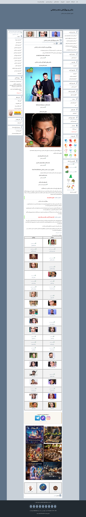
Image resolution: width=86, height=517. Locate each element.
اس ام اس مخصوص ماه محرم (71, 41)
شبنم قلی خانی (33, 297)
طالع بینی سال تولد (73, 192)
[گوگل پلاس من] (37, 506)
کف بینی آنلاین (73, 87)
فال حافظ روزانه (18, 103)
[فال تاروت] (53, 435)
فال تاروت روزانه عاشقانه (16, 68)
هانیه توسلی (33, 269)
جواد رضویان (52, 376)
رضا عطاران (33, 338)
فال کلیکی (74, 113)
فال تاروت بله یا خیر (17, 71)
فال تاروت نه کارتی (18, 60)
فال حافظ (72, 2)
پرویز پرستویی (33, 289)
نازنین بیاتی (52, 344)
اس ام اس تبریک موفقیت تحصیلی (70, 38)
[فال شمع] (35, 453)
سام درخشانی (52, 260)
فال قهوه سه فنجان (73, 76)
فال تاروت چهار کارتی (17, 53)
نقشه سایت (39, 513)
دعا (75, 105)
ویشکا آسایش (33, 324)
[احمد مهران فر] (56, 34)
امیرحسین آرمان (52, 251)
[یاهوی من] (55, 506)
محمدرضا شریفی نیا (33, 306)
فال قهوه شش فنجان (72, 79)
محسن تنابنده (33, 391)
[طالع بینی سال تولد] (70, 177)
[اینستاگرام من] (46, 506)
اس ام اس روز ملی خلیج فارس (71, 50)
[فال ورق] (35, 471)
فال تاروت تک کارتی (17, 47)
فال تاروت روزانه (18, 40)
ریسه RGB (74, 129)
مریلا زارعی (33, 350)
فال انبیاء (74, 66)
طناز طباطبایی (33, 245)
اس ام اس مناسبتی (49, 2)
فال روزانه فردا (18, 131)
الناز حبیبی (52, 297)
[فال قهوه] (53, 453)
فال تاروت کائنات (18, 45)
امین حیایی (33, 408)
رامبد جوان (33, 315)
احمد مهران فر (52, 315)
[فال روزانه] (35, 435)
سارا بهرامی (52, 333)
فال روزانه (62, 2)
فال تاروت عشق (18, 65)
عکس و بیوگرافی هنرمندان (16, 133)
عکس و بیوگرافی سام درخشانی (62, 10)
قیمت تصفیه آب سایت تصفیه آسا (15, 81)
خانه (77, 2)
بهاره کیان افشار (33, 399)
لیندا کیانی (52, 283)
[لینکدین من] (31, 506)
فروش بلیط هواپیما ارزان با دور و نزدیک (16, 89)
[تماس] (43, 506)
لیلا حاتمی (52, 338)
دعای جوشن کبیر (73, 103)
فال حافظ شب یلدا (18, 106)
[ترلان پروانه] (43, 34)
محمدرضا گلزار (33, 251)
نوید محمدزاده (52, 289)
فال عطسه (19, 123)
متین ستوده (52, 385)
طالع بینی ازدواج (73, 95)
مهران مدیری (52, 350)
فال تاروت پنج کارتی (17, 55)
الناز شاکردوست (52, 367)
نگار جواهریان (52, 399)
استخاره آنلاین (56, 2)
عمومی (55, 495)
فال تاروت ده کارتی (17, 63)
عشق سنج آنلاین (73, 121)
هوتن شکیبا (52, 306)
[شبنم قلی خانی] (30, 34)
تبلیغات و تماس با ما (41, 2)
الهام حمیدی (34, 344)
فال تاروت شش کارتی (17, 58)
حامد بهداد (33, 277)
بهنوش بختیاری (52, 245)
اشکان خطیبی (33, 260)
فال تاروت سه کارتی (17, 50)
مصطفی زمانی (52, 277)
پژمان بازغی (34, 283)
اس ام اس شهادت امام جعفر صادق (70, 36)
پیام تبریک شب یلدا (17, 108)
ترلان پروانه (33, 333)
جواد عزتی (33, 376)
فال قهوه (74, 74)
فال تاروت (68, 2)
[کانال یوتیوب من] (34, 506)
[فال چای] (53, 471)
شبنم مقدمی (33, 358)
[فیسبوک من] (49, 506)
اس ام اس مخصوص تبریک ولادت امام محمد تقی (71, 46)
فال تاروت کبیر (18, 42)
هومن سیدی (52, 358)
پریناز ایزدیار (33, 367)
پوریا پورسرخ (52, 324)
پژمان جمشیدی (52, 269)
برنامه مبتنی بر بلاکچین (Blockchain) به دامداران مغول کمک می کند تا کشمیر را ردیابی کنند (16, 85)
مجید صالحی (33, 385)
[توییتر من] (40, 506)
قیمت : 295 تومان (15, 33)
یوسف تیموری (52, 391)
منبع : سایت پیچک (59, 232)
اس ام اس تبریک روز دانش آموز (71, 43)
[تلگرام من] (52, 506)
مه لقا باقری (52, 408)
